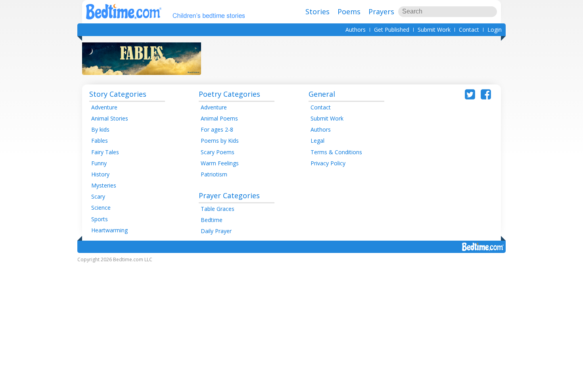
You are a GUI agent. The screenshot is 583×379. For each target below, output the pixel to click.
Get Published (391, 29)
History (100, 174)
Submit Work (434, 29)
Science (101, 207)
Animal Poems (219, 118)
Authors (355, 29)
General (322, 94)
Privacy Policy (328, 163)
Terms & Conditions (336, 152)
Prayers (381, 11)
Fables (99, 140)
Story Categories (117, 94)
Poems (349, 11)
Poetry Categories (229, 94)
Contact (469, 29)
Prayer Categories (229, 195)
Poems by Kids (220, 140)
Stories (317, 11)
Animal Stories (109, 118)
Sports (99, 219)
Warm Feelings (220, 163)
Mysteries (103, 185)
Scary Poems (217, 152)
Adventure (104, 107)
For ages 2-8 (217, 129)
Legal (317, 140)
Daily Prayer (216, 231)
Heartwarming (109, 230)
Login (494, 29)
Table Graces (217, 208)
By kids (100, 129)
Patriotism (214, 174)
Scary (98, 196)
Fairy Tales (105, 152)
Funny (99, 163)
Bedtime (211, 220)
